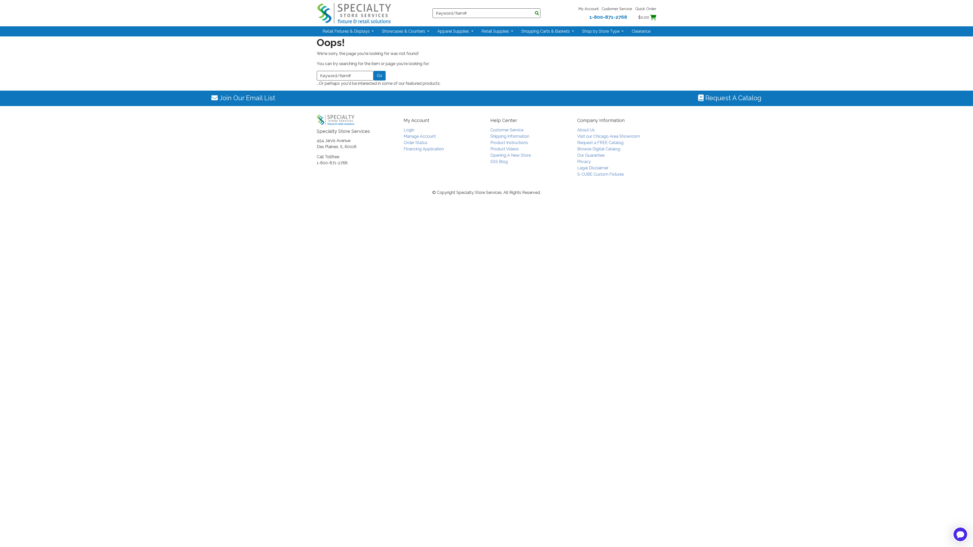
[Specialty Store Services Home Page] (354, 12)
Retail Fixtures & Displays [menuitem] (347, 31)
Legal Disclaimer (592, 168)
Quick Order (645, 9)
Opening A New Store (510, 155)
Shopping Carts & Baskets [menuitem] (546, 31)
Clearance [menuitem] (641, 31)
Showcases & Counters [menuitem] (404, 31)
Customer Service (617, 9)
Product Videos (504, 149)
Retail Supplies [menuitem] (495, 31)
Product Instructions (509, 142)
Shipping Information (509, 136)
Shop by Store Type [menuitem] (601, 31)
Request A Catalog (732, 98)
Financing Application (424, 149)
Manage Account (420, 136)
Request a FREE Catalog (600, 142)
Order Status (415, 142)
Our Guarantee (591, 155)
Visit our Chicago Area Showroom (608, 136)
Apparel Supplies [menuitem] (453, 31)
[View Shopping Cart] (653, 17)
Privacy (584, 161)
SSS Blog (499, 161)
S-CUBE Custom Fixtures (600, 174)
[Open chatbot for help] (960, 534)
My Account (588, 9)
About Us (586, 130)
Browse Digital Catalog (598, 149)
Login (409, 130)
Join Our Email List (246, 98)
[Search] (536, 13)
